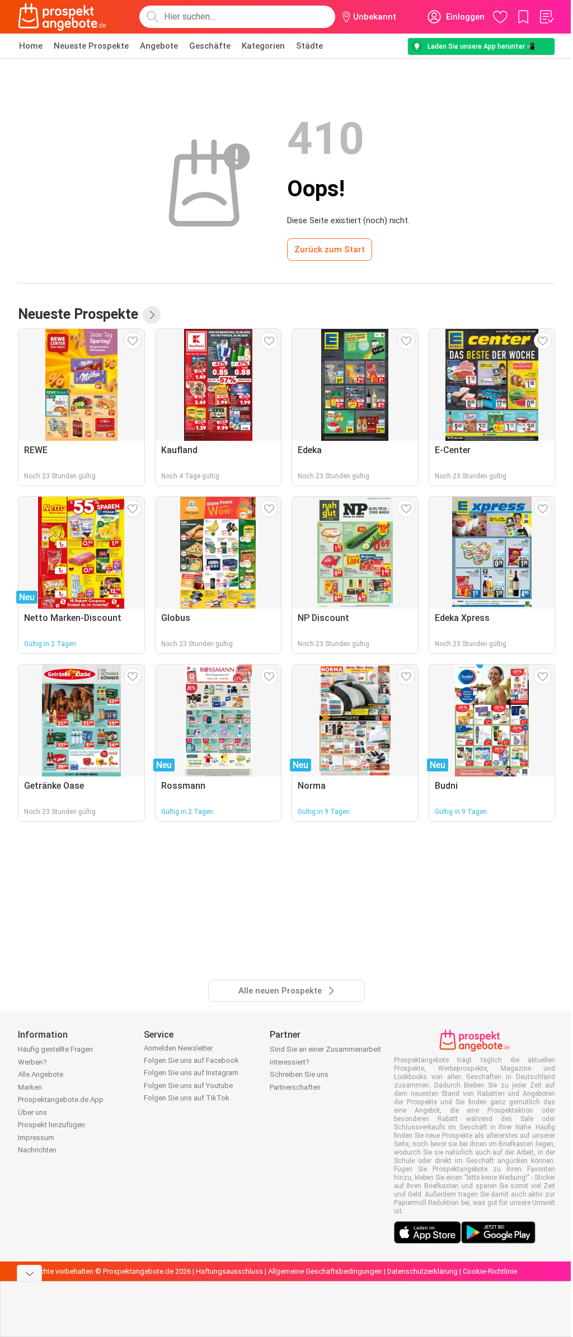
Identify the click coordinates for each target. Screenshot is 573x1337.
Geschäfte (210, 46)
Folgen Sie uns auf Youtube (188, 1085)
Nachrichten (37, 1150)
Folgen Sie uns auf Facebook (191, 1060)
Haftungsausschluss (229, 1271)
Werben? (32, 1062)
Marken (30, 1087)
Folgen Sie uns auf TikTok (186, 1098)
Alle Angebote (40, 1074)
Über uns (32, 1112)
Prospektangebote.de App (61, 1099)
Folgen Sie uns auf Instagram (191, 1072)
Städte (309, 46)
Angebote (159, 46)
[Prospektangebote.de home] (62, 17)
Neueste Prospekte (91, 46)
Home (31, 46)
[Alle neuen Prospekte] (152, 315)
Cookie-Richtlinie (490, 1271)
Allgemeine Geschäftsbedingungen (325, 1271)
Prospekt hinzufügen (51, 1125)
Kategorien (263, 46)
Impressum (36, 1137)
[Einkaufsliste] (546, 17)
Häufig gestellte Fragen (55, 1049)
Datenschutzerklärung (422, 1271)
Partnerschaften (295, 1087)
